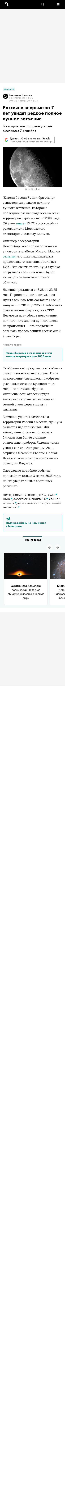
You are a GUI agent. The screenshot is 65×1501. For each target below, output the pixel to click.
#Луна (42, 495)
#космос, (18, 495)
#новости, (31, 495)
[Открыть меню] (58, 4)
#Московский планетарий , (31, 499)
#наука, (7, 495)
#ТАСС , (53, 495)
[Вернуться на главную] (7, 4)
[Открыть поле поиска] (42, 4)
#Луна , (8, 499)
